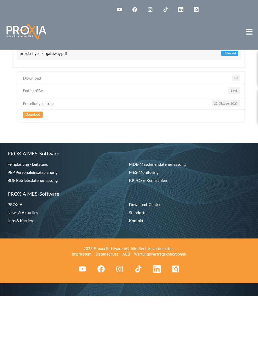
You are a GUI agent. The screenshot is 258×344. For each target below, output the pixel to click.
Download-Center (145, 204)
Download (230, 52)
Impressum (81, 254)
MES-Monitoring (143, 172)
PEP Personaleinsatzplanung (32, 172)
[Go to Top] (250, 336)
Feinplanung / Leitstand (28, 164)
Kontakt (136, 220)
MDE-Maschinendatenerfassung (157, 164)
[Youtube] (119, 10)
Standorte (137, 212)
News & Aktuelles (23, 212)
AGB (126, 254)
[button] (249, 32)
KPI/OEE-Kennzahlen (148, 180)
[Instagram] (150, 10)
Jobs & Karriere (21, 220)
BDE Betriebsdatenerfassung (33, 180)
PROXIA (15, 204)
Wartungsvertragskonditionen (160, 254)
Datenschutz (106, 254)
